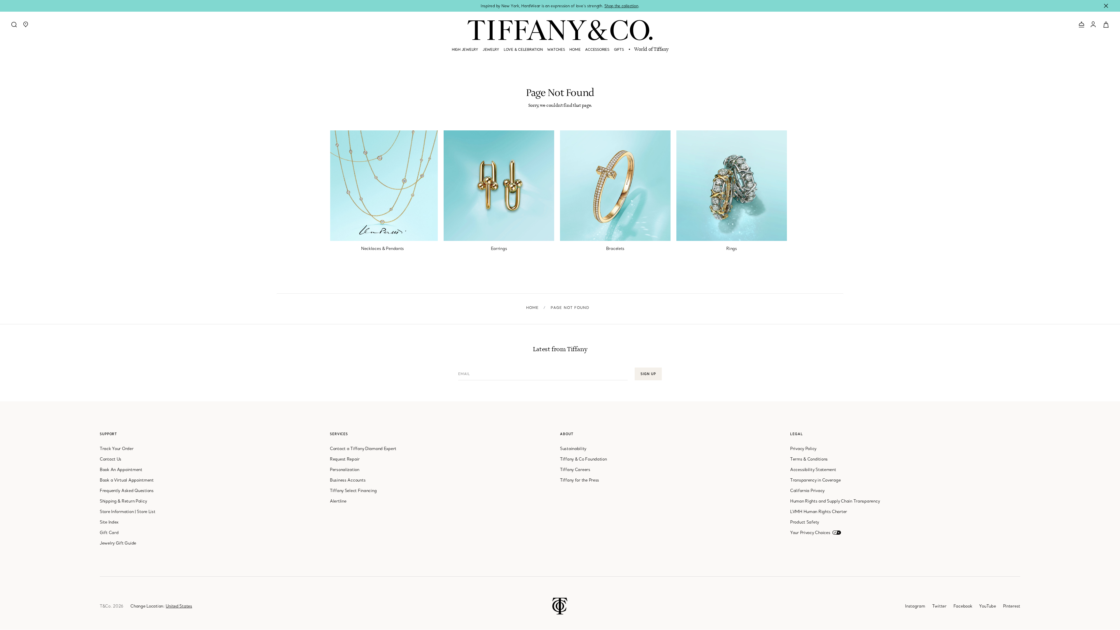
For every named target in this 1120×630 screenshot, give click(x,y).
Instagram (915, 606)
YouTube (987, 606)
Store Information (117, 511)
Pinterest (1011, 606)
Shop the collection (621, 6)
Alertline (338, 501)
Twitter (939, 606)
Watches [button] (556, 49)
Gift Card (109, 532)
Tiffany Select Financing (353, 490)
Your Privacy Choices (810, 532)
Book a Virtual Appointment (127, 480)
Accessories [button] (597, 49)
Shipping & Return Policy (123, 501)
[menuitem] (464, 52)
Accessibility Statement (813, 469)
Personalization (344, 469)
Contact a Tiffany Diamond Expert (363, 448)
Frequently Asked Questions (127, 490)
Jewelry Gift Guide (118, 543)
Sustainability (573, 448)
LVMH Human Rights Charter (818, 511)
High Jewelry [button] (465, 49)
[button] (25, 24)
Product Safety (804, 522)
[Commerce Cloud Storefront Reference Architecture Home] (560, 605)
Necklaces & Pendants (382, 248)
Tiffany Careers (575, 469)
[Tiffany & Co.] (560, 30)
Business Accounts (347, 480)
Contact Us (110, 459)
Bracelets (615, 248)
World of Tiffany (651, 49)
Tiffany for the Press (579, 480)
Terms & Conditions (809, 459)
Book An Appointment (121, 469)
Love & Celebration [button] (523, 49)
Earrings (499, 248)
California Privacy (807, 490)
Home (532, 307)
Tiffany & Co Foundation (583, 459)
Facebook (962, 606)
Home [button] (574, 49)
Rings (731, 248)
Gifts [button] (619, 49)
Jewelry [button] (491, 49)
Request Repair (345, 459)
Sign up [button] (648, 374)
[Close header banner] (1106, 5)
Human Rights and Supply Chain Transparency (835, 501)
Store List (146, 511)
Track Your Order (117, 448)
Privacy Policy (803, 448)
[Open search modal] (14, 24)
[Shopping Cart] (1106, 24)
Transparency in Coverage (815, 480)
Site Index (109, 522)
